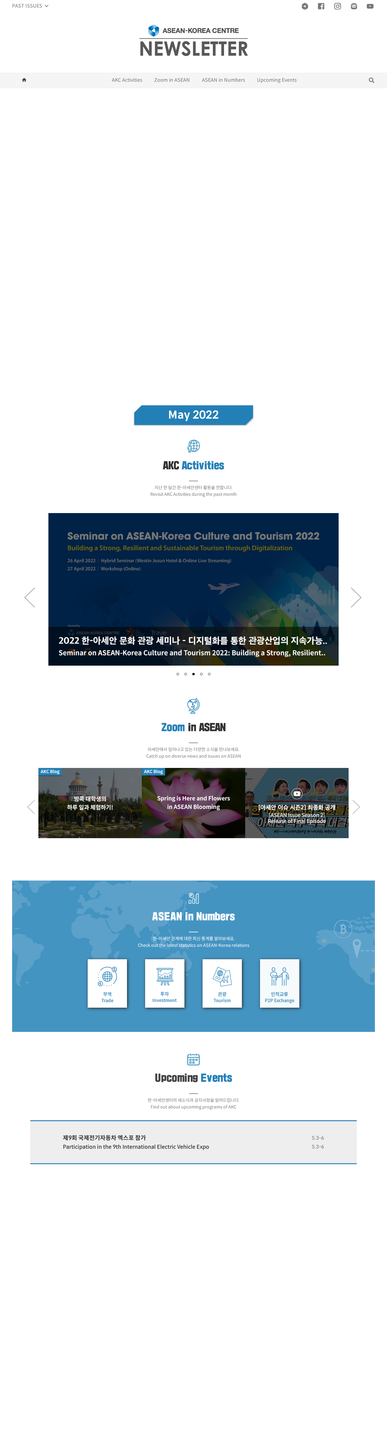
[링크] (305, 6)
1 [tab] (178, 674)
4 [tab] (201, 674)
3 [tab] (193, 674)
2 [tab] (185, 674)
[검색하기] (372, 80)
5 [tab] (209, 674)
